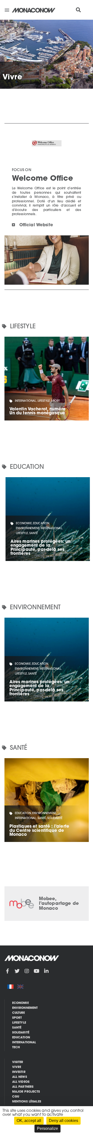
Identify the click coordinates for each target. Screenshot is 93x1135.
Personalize (47, 1128)
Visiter (17, 1062)
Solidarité (21, 1032)
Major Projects (26, 1091)
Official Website (36, 225)
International (24, 1042)
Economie (20, 1003)
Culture (18, 1013)
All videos (21, 1082)
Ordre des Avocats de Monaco (52, 904)
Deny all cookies (63, 1120)
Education (21, 1037)
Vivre (16, 1067)
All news (19, 1077)
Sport (17, 1017)
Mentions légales (26, 1101)
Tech (16, 1047)
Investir (19, 1072)
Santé (17, 1027)
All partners (23, 1086)
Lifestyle (19, 1022)
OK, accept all (29, 1120)
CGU (15, 1096)
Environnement (25, 1008)
